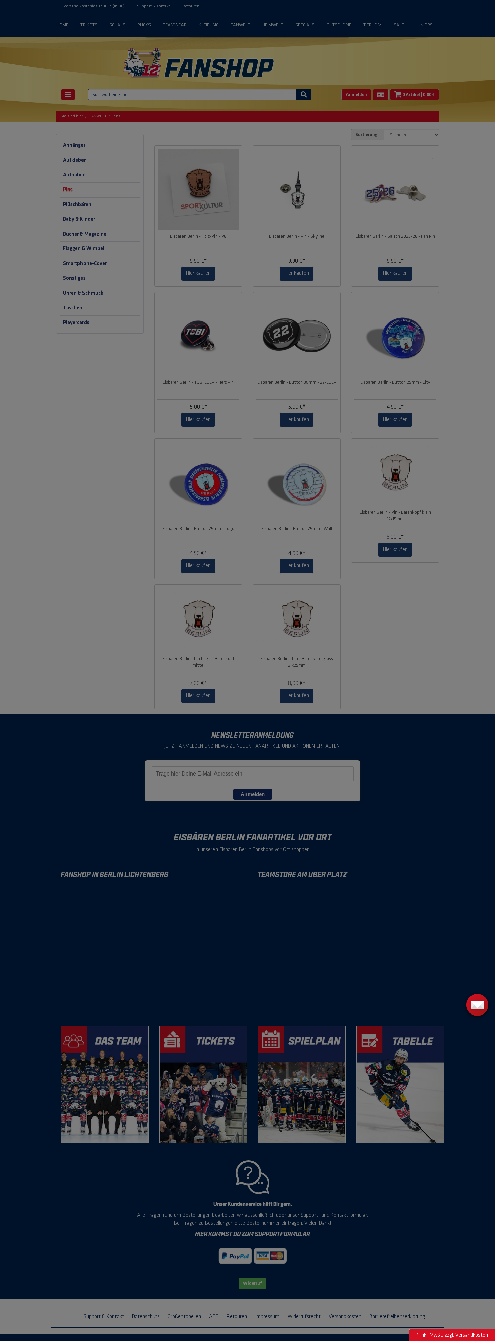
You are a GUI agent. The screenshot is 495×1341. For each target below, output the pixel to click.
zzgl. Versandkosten (466, 1335)
